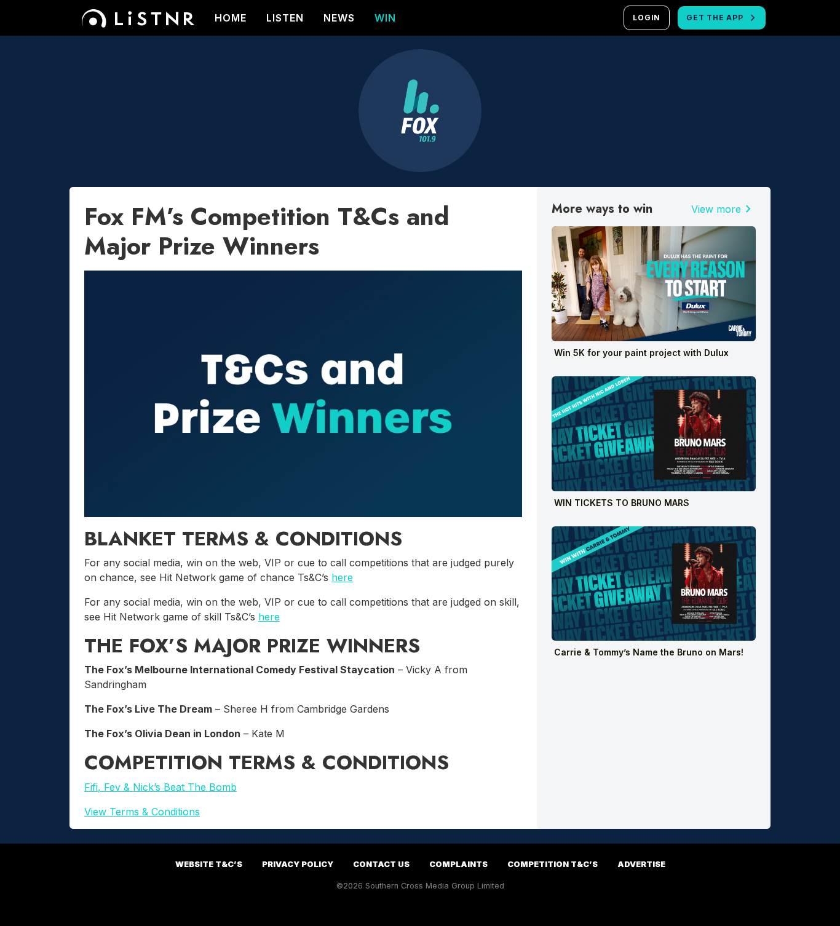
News (339, 18)
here (342, 577)
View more (723, 209)
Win (385, 18)
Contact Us (381, 864)
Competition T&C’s (552, 864)
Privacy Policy (297, 864)
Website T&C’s (208, 864)
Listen (285, 18)
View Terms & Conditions (142, 811)
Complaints (458, 864)
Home (231, 18)
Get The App (714, 17)
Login (646, 17)
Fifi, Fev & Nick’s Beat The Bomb (160, 787)
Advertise (641, 864)
